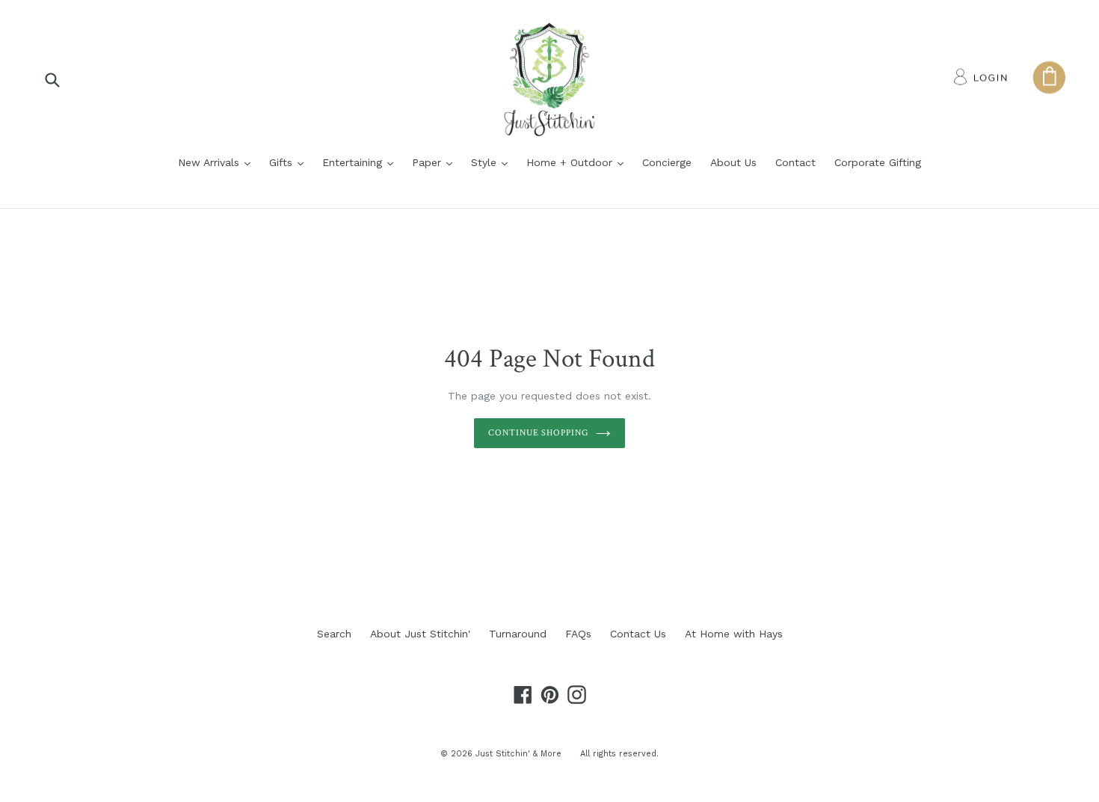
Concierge (667, 162)
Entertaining (361, 162)
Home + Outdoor (578, 162)
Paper (436, 162)
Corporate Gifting (877, 162)
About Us (733, 162)
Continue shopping (538, 432)
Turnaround (518, 634)
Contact (795, 162)
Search (334, 634)
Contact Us (638, 634)
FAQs (578, 634)
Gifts (290, 162)
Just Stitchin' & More (518, 754)
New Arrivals (218, 162)
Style (493, 162)
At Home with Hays (734, 634)
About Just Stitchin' (420, 634)
